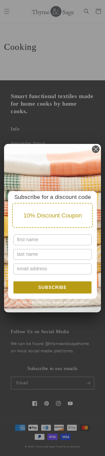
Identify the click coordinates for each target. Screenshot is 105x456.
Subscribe (52, 287)
